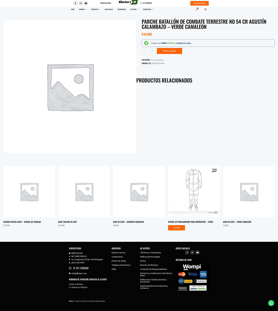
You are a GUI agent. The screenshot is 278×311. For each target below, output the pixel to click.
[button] (205, 9)
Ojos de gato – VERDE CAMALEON (237, 221)
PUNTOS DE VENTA (105, 3)
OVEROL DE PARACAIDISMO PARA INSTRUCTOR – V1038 (190, 221)
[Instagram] (81, 3)
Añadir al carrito (169, 51)
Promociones (121, 9)
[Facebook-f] (75, 3)
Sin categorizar (157, 60)
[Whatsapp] (271, 303)
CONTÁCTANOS (147, 9)
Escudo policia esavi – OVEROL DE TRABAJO (22, 221)
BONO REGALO (109, 9)
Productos (94, 9)
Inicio (73, 9)
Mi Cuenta (133, 9)
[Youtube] (86, 3)
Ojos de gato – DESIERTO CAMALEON (128, 221)
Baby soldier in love (67, 221)
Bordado (82, 9)
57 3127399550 (147, 3)
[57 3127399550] (141, 3)
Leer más (176, 228)
